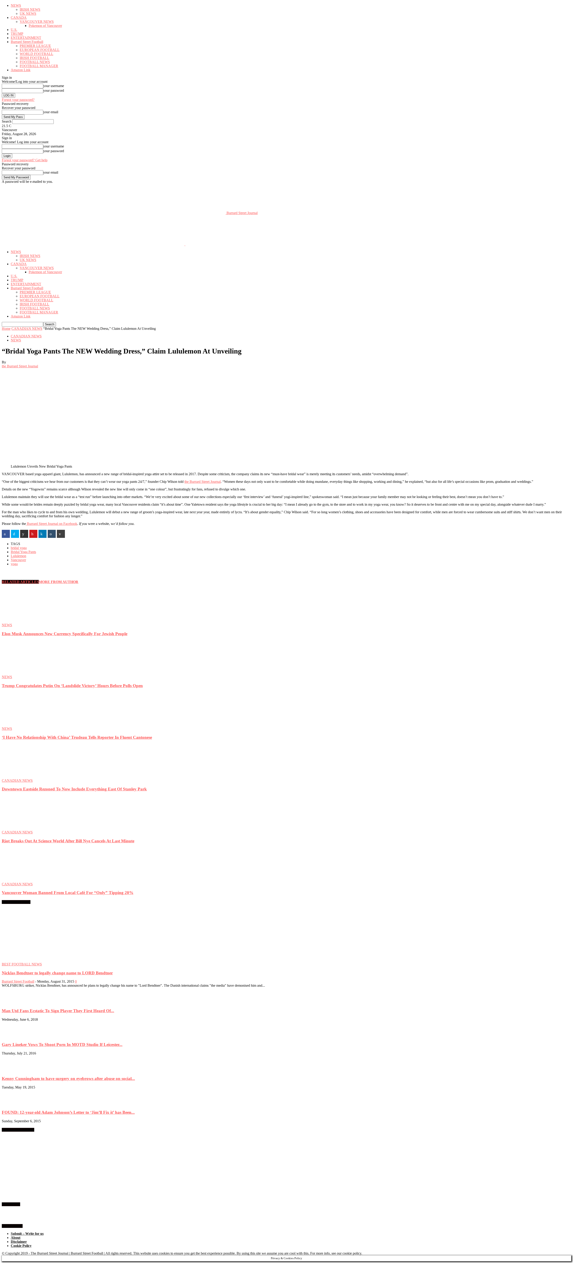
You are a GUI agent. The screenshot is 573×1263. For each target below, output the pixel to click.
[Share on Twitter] (15, 534)
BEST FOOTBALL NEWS (22, 964)
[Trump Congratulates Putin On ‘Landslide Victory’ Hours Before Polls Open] (26, 673)
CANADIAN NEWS (26, 328)
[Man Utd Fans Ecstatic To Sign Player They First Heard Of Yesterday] (13, 1002)
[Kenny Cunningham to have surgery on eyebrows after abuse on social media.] (13, 1070)
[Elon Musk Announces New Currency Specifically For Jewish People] (26, 621)
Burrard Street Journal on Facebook (51, 524)
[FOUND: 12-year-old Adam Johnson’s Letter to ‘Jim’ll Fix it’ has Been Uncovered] (13, 1104)
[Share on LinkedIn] (42, 534)
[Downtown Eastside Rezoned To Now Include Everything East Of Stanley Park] (26, 776)
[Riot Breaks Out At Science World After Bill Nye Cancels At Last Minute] (26, 828)
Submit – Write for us (27, 1233)
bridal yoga (19, 548)
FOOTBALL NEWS (35, 62)
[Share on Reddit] (24, 534)
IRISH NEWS (30, 9)
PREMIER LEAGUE (35, 46)
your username (53, 86)
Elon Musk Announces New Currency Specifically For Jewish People (64, 633)
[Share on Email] (61, 534)
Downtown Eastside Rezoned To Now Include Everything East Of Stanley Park (74, 789)
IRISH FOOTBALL (34, 58)
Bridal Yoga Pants (23, 552)
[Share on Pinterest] (33, 534)
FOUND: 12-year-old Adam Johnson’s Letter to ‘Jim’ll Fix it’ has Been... (68, 1112)
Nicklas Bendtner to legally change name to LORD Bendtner (57, 973)
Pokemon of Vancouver (45, 26)
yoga (14, 564)
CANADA (19, 17)
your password (53, 90)
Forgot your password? (18, 100)
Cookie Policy (21, 1246)
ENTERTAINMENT (26, 38)
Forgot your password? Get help (24, 160)
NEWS (16, 5)
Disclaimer (19, 1242)
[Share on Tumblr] (52, 534)
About (15, 1238)
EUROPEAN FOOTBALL (40, 50)
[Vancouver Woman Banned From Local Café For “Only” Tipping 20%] (26, 880)
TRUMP (17, 34)
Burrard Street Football (27, 42)
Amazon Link (20, 70)
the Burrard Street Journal (20, 366)
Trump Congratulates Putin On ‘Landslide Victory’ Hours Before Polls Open (72, 685)
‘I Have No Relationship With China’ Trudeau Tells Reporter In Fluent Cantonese (77, 737)
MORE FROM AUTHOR (58, 582)
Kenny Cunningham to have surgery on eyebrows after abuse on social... (68, 1078)
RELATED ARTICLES (20, 582)
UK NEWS (28, 13)
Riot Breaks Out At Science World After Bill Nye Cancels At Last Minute (68, 841)
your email (50, 112)
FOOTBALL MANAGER (39, 66)
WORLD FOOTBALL (36, 54)
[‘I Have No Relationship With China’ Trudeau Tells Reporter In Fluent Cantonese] (26, 724)
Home (6, 328)
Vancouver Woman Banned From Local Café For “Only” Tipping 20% (67, 892)
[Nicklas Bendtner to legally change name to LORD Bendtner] (38, 960)
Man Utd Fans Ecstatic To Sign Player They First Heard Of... (58, 1010)
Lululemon (18, 556)
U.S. (14, 30)
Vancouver (18, 560)
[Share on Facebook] (6, 534)
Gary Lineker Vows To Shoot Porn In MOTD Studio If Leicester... (62, 1044)
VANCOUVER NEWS (37, 21)
